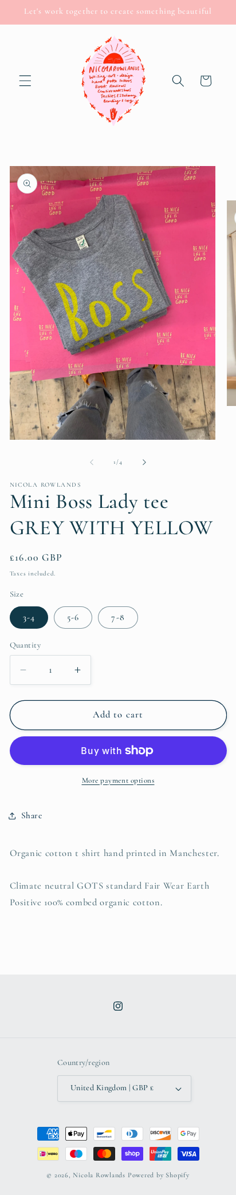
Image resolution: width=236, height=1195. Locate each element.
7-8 (117, 617)
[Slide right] (144, 462)
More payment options (118, 780)
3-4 (29, 617)
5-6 (73, 617)
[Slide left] (91, 462)
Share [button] (31, 815)
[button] (25, 80)
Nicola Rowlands (99, 1175)
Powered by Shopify (159, 1175)
